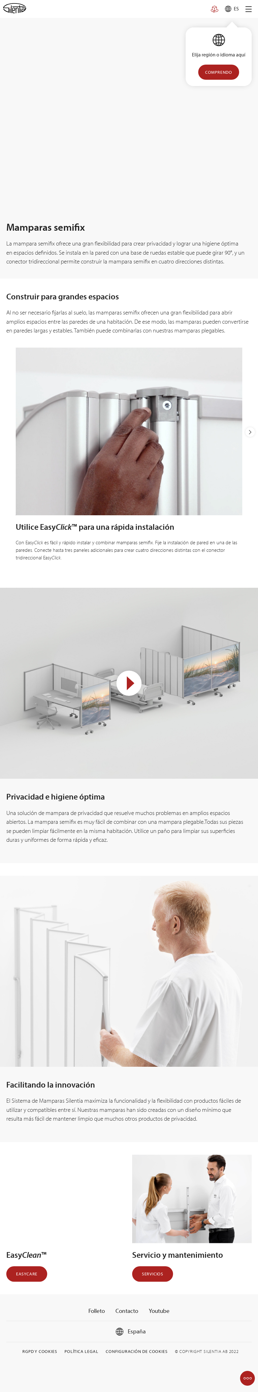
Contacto (126, 1310)
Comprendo (218, 72)
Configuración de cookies (136, 1351)
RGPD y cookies (39, 1351)
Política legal (81, 1351)
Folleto (96, 1310)
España (136, 1331)
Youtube (159, 1310)
